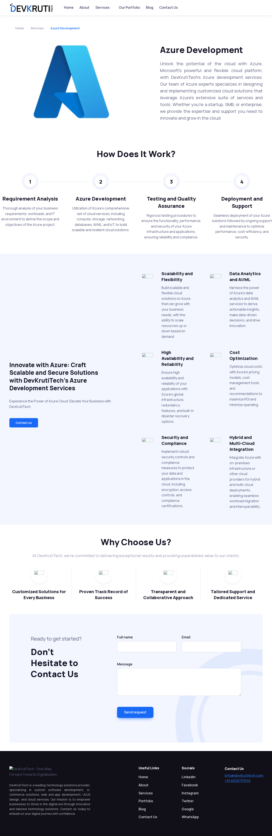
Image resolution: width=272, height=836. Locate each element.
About (84, 7)
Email (186, 637)
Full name (125, 637)
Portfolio (146, 801)
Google (188, 809)
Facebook (190, 785)
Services (102, 7)
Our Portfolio (129, 7)
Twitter (188, 801)
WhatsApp (190, 817)
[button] (23, 422)
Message (124, 664)
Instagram (190, 793)
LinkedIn (189, 777)
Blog (149, 7)
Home (69, 7)
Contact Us (168, 7)
